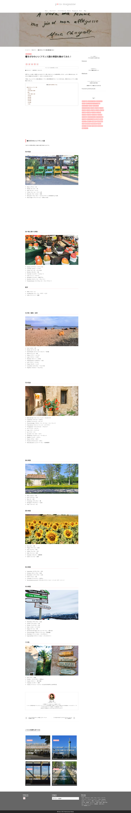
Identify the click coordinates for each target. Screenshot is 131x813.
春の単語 (29, 97)
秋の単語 (29, 100)
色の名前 (29, 89)
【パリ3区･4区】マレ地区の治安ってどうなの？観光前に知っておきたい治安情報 (37, 750)
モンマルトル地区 (91, 119)
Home (46, 10)
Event (80, 10)
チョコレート (85, 105)
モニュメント (92, 802)
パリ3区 (101, 108)
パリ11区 (94, 112)
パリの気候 (85, 117)
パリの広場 (95, 114)
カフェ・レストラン (101, 797)
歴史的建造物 (100, 121)
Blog (85, 10)
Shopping (74, 10)
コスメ (84, 103)
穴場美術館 (94, 126)
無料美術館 (88, 123)
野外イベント (85, 128)
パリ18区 (89, 114)
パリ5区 (88, 110)
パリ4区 (84, 110)
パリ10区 (89, 112)
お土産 (83, 800)
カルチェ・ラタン (91, 101)
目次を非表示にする (53, 84)
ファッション (88, 800)
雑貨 (93, 800)
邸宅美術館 (100, 126)
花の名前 (29, 95)
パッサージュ (96, 105)
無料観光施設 (94, 123)
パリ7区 (97, 110)
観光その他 (105, 802)
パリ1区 (92, 108)
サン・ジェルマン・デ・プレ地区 (93, 103)
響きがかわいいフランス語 (32, 87)
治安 (83, 123)
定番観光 (94, 121)
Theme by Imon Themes (69, 811)
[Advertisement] (51, 120)
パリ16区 (84, 114)
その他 (29, 104)
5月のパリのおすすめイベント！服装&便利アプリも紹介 (64, 777)
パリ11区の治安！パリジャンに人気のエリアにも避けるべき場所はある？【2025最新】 (64, 750)
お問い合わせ (101, 804)
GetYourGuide (91, 88)
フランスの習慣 (100, 117)
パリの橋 (100, 114)
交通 (102, 119)
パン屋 (99, 799)
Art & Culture (61, 10)
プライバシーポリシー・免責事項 (91, 804)
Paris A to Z (52, 10)
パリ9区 (84, 112)
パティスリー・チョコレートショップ (89, 799)
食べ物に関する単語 (31, 90)
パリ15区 (99, 112)
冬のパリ (84, 121)
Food (68, 10)
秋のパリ (84, 126)
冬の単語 (29, 102)
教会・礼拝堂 (99, 802)
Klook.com (84, 61)
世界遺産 (97, 119)
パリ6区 (93, 110)
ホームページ (27, 50)
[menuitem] (46, 11)
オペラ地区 (85, 101)
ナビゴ (90, 105)
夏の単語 (29, 99)
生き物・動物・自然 (31, 94)
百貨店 (99, 123)
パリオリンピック (91, 117)
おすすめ (83, 802)
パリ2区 (97, 108)
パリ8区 (102, 110)
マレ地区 (84, 119)
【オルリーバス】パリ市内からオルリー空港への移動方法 (37, 777)
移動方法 (89, 126)
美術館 (87, 802)
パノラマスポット (86, 108)
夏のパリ (89, 121)
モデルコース (103, 800)
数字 (28, 92)
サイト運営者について (86, 805)
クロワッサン (99, 101)
